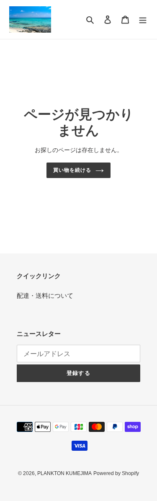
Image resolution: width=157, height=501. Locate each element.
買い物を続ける (72, 170)
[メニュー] (143, 19)
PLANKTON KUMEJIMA (64, 473)
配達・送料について (45, 295)
